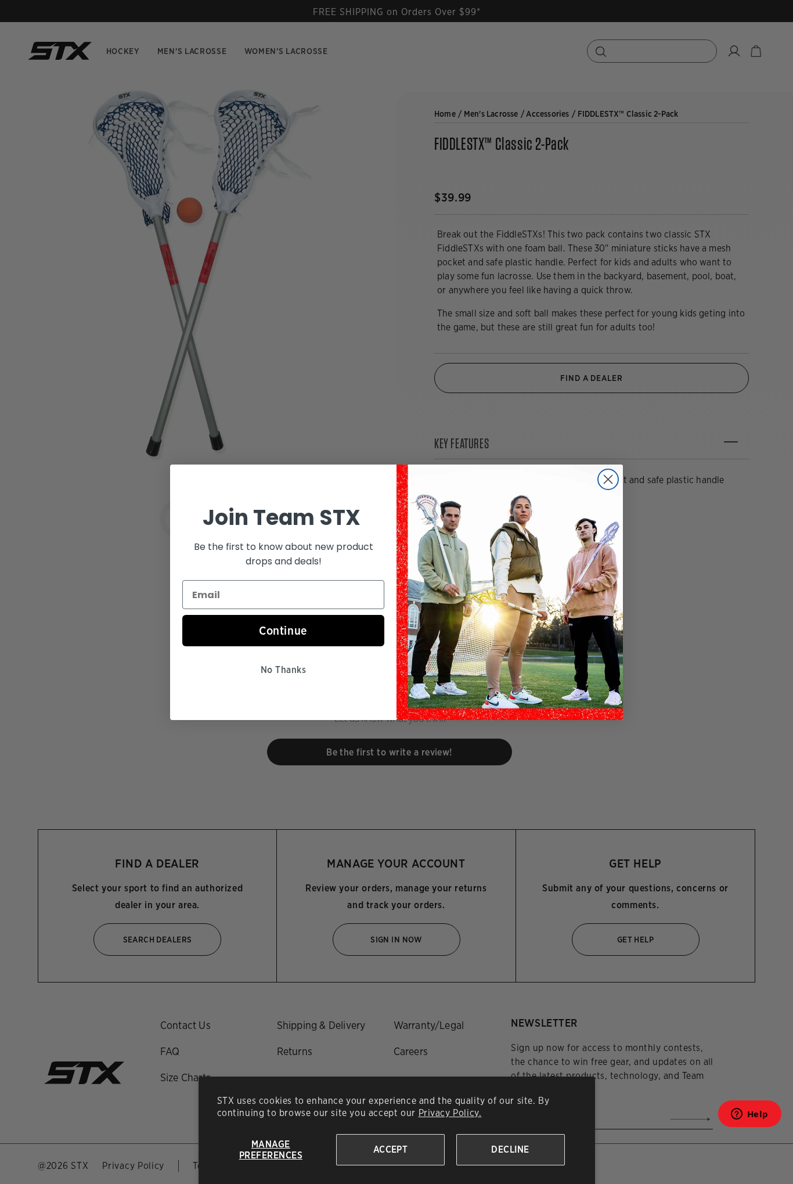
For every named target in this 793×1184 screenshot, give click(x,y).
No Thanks (283, 669)
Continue (283, 631)
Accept (390, 1149)
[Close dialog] (608, 479)
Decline (510, 1149)
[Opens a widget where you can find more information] (749, 1117)
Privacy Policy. (450, 1112)
